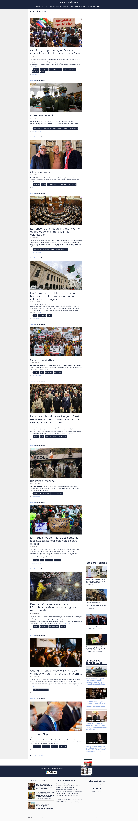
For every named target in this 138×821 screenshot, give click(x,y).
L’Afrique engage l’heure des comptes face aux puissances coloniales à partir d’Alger (54, 540)
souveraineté (74, 128)
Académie (37, 184)
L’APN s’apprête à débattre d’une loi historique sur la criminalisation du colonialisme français (52, 296)
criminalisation (57, 128)
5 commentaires (36, 375)
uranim (42, 71)
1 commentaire (97, 608)
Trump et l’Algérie (41, 734)
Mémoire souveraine (43, 115)
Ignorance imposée (42, 480)
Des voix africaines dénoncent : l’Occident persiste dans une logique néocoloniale (53, 607)
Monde (65, 6)
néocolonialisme (54, 626)
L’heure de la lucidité (92, 627)
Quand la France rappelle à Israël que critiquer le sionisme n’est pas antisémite (56, 672)
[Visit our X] (100, 788)
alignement (37, 747)
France (65, 69)
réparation (57, 560)
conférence (57, 372)
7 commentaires (36, 252)
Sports (77, 6)
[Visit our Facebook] (93, 788)
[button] (102, 6)
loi (66, 249)
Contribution (91, 6)
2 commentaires (36, 496)
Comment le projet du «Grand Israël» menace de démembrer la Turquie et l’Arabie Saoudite (96, 648)
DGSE (59, 69)
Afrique (36, 69)
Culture (71, 6)
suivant (40, 755)
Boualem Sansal (52, 184)
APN (35, 315)
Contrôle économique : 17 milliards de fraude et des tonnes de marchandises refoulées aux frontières (96, 605)
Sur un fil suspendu (42, 359)
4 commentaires (36, 693)
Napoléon (60, 493)
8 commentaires (36, 131)
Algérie (44, 184)
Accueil (38, 6)
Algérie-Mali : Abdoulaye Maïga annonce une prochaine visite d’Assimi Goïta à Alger (96, 581)
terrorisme (35, 71)
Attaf (46, 436)
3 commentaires (36, 629)
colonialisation (38, 128)
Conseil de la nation (48, 249)
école (53, 493)
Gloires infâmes (40, 172)
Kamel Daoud (72, 184)
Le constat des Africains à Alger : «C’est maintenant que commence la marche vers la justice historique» (54, 419)
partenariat (62, 747)
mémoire (65, 128)
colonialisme (43, 69)
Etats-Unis (54, 747)
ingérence (72, 69)
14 (36, 755)
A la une (44, 6)
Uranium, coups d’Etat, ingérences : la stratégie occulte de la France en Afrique (55, 52)
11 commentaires (36, 563)
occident (62, 626)
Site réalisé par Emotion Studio (102, 818)
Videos (83, 6)
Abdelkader (37, 493)
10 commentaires (36, 187)
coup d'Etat (52, 69)
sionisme (45, 690)
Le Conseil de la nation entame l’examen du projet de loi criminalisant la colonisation (55, 231)
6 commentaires (97, 651)
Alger (41, 372)
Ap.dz (98, 6)
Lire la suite (33, 66)
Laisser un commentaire (38, 318)
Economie (59, 6)
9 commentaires (36, 74)
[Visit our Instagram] (97, 788)
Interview (51, 6)
